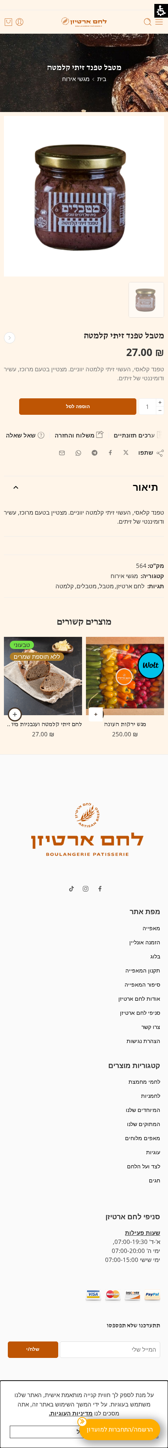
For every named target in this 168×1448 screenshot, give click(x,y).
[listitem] (84, 198)
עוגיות (153, 1152)
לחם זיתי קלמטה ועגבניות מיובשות (43, 724)
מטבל (106, 586)
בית (101, 79)
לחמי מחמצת (144, 1081)
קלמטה (64, 586)
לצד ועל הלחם (143, 1166)
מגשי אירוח (75, 79)
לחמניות (150, 1095)
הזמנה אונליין (144, 942)
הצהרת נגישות (143, 1041)
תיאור (145, 487)
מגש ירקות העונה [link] (125, 724)
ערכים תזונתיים (135, 435)
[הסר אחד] (160, 411)
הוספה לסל (78, 406)
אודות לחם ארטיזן (139, 998)
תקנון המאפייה (142, 970)
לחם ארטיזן (130, 586)
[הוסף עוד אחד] (160, 402)
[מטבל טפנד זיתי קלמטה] (146, 300)
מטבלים (87, 586)
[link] (126, 453)
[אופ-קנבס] (151, 665)
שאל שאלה (21, 435)
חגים (154, 1180)
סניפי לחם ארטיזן (140, 1012)
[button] (87, 828)
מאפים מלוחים (142, 1138)
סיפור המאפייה (142, 984)
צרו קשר (150, 1026)
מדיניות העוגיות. (71, 1413)
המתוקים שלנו (143, 1124)
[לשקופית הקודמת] (84, 22)
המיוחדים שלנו (143, 1110)
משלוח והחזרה (75, 435)
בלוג (155, 956)
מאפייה (151, 928)
